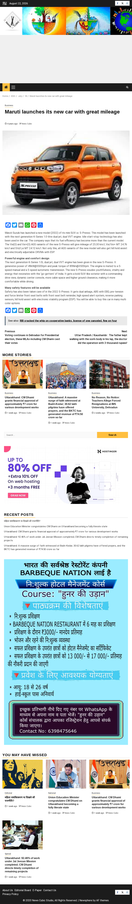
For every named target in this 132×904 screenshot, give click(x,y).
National (52, 793)
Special (8, 854)
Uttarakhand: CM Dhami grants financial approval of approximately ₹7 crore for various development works (61, 531)
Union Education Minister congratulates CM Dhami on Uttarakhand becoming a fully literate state (55, 526)
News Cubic (27, 124)
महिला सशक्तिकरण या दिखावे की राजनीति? (22, 521)
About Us (7, 890)
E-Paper (37, 890)
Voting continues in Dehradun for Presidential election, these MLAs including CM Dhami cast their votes (32, 337)
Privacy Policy (10, 894)
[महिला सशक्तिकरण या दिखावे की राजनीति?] (22, 774)
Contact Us (49, 890)
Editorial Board (22, 890)
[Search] (127, 87)
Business (9, 105)
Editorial (8, 793)
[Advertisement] (66, 59)
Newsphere (85, 900)
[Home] (6, 87)
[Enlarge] (123, 563)
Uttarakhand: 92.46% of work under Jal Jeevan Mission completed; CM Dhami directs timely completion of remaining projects (22, 865)
